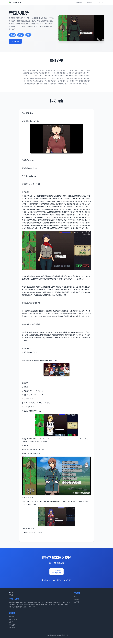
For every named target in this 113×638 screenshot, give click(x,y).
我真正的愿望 (13, 619)
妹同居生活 (12, 625)
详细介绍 (79, 2)
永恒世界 (11, 622)
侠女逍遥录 (12, 628)
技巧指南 (89, 2)
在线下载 (100, 2)
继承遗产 (11, 616)
